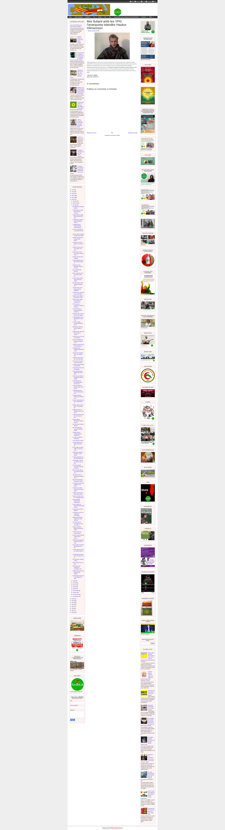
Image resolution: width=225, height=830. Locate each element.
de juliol (74, 586)
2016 (73, 195)
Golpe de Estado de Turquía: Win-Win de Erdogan (80, 39)
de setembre (75, 590)
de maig (74, 582)
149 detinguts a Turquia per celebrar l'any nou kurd (78, 462)
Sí (98, 76)
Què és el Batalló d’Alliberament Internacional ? (76, 501)
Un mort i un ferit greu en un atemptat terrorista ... (78, 231)
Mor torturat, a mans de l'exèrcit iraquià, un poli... (78, 328)
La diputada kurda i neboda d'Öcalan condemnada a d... (77, 226)
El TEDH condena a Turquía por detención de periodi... (78, 467)
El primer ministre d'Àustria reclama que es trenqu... (78, 537)
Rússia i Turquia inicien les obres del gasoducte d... (78, 402)
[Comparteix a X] (93, 75)
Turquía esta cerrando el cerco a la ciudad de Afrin (78, 354)
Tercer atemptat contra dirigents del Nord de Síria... (78, 373)
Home (70, 17)
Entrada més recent (91, 132)
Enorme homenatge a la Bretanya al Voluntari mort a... (78, 341)
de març (75, 204)
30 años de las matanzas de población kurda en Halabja (78, 377)
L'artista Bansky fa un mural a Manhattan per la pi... (78, 392)
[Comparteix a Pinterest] (96, 75)
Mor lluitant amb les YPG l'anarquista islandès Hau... (78, 284)
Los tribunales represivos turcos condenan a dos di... (78, 556)
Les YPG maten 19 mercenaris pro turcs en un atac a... (78, 524)
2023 (73, 606)
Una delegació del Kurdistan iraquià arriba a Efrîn (78, 349)
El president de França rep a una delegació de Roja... (78, 577)
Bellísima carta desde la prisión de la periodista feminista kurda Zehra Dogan (80, 90)
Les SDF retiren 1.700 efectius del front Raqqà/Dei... (77, 289)
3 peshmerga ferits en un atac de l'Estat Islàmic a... (78, 262)
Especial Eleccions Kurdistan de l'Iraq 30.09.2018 (126, 17)
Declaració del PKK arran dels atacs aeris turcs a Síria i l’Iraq (151, 811)
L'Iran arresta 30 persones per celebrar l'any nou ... (78, 551)
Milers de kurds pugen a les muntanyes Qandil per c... (78, 471)
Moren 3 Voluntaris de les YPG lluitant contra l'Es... (78, 275)
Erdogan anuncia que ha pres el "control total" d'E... (78, 406)
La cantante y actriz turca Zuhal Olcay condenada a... (78, 514)
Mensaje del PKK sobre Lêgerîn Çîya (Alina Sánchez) (78, 519)
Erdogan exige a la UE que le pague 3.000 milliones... (78, 572)
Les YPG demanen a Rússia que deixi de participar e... (77, 310)
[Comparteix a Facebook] (95, 75)
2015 (73, 193)
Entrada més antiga (132, 132)
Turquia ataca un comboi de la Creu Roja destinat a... (78, 211)
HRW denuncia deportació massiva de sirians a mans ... (78, 541)
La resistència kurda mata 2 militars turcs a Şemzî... (78, 484)
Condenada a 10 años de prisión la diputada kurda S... (78, 221)
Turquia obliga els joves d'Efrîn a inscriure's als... (78, 444)
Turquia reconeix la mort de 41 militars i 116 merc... (78, 249)
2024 (73, 608)
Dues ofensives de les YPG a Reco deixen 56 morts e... (78, 253)
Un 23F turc (79, 137)
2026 (73, 612)
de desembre (76, 596)
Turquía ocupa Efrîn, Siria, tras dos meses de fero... (78, 416)
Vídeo (150, 17)
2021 (73, 602)
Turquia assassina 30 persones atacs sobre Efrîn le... (78, 387)
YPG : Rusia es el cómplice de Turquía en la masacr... (78, 305)
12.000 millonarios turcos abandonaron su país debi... (78, 319)
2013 (73, 189)
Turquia (100, 17)
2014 (73, 191)
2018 (73, 199)
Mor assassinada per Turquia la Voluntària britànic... (78, 429)
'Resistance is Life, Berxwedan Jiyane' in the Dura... (78, 266)
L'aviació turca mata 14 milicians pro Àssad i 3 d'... (78, 244)
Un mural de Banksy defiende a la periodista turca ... (78, 397)
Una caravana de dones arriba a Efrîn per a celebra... (78, 279)
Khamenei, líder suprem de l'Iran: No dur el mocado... (78, 333)
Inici (112, 132)
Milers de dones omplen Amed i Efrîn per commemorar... (78, 301)
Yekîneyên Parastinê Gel (114, 67)
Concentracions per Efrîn (78, 440)
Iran (105, 17)
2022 (73, 604)
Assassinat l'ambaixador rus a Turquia (151, 707)
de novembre (76, 594)
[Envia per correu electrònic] (90, 75)
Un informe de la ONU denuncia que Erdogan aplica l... (78, 489)
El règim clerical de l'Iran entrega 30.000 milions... (78, 239)
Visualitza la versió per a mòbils (112, 135)
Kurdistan (143, 17)
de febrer (75, 203)
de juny (74, 584)
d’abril (74, 580)
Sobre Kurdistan (79, 17)
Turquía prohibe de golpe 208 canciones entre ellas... (78, 216)
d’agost (74, 588)
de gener (75, 201)
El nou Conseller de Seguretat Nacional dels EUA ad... (78, 506)
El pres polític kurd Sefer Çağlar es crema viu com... (78, 449)
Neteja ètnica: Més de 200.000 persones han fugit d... (78, 411)
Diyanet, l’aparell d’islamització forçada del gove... (78, 421)
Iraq (94, 17)
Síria (110, 17)
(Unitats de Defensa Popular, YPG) (128, 67)
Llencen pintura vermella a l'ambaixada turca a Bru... (78, 546)
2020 (73, 600)
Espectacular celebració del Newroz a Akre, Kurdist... (78, 454)
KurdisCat (88, 17)
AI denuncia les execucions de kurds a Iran (151, 692)
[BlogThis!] (91, 75)
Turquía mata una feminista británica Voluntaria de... (77, 434)
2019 (73, 598)
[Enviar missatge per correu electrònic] (88, 75)
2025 (73, 610)
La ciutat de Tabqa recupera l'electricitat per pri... (78, 323)
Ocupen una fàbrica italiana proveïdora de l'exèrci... (78, 528)
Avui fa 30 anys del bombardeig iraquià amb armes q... (77, 382)
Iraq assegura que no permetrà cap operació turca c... (78, 476)
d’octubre (75, 592)
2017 (73, 197)
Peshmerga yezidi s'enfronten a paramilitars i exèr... (77, 567)
